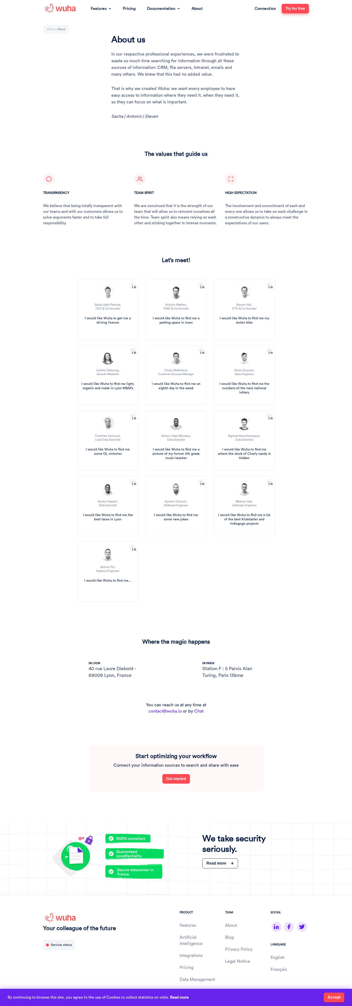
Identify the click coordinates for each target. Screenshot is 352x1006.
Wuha (51, 29)
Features (99, 9)
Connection (265, 9)
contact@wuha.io (165, 711)
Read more (179, 997)
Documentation (161, 9)
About (197, 9)
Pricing (129, 9)
